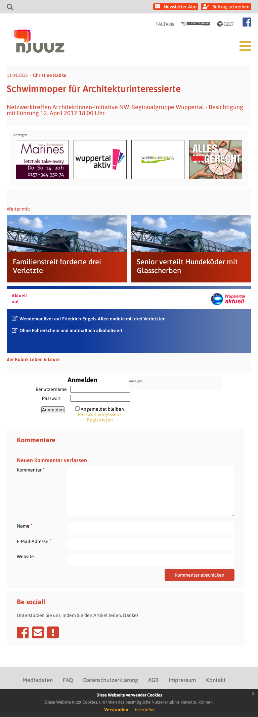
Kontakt (216, 680)
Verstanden (116, 709)
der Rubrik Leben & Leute (33, 359)
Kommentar (31, 469)
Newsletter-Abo (180, 6)
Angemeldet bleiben (102, 409)
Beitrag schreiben (231, 6)
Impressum (182, 680)
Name (25, 526)
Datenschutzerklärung (110, 680)
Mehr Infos (144, 710)
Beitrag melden (53, 632)
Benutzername (51, 389)
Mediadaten (38, 680)
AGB (153, 680)
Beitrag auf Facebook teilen (23, 632)
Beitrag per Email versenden (38, 632)
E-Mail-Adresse (34, 541)
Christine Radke (50, 75)
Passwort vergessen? (99, 414)
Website (25, 556)
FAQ (68, 680)
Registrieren (100, 419)
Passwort (51, 398)
